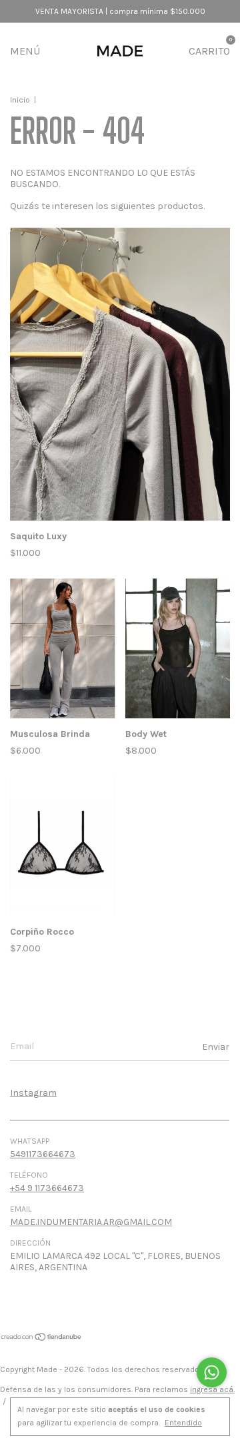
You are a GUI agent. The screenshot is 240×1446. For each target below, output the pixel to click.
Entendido (183, 1422)
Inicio (20, 100)
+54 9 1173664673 (47, 1188)
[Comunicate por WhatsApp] (212, 1372)
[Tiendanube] (41, 1338)
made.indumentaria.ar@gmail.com (91, 1222)
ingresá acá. (212, 1389)
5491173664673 (42, 1154)
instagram (33, 1092)
